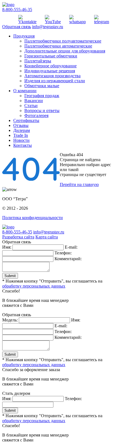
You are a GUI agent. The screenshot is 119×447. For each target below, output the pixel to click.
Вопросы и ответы (42, 110)
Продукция (24, 36)
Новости (21, 140)
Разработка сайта (18, 237)
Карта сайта (46, 237)
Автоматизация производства (52, 75)
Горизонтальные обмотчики (50, 56)
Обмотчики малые (41, 85)
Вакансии (33, 100)
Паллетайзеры (37, 60)
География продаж (41, 95)
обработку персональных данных (33, 286)
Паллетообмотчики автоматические (58, 46)
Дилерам (21, 130)
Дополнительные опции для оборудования (64, 51)
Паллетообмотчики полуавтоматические (62, 41)
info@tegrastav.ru (47, 26)
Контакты (22, 145)
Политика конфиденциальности (32, 217)
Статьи (31, 105)
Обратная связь (16, 26)
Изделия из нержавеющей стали (54, 80)
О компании (25, 90)
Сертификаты (26, 120)
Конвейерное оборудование (50, 65)
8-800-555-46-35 (17, 9)
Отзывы (21, 125)
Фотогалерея (36, 115)
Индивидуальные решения (49, 70)
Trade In (20, 135)
